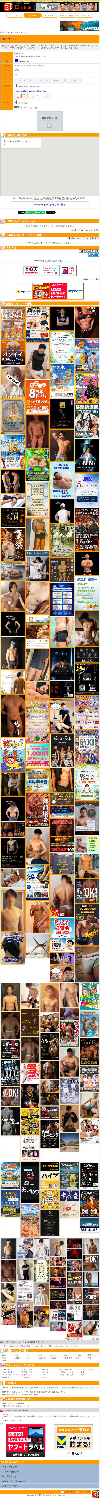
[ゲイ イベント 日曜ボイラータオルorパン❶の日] (50, 1022)
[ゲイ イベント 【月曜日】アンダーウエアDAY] (75, 1296)
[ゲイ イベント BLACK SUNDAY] (10, 1121)
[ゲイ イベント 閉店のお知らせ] (30, 1183)
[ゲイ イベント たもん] (9, 1271)
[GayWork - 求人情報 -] (93, 255)
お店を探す (32, 15)
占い (43, 1375)
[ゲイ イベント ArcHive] (37, 465)
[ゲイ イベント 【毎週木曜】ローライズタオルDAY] (75, 1254)
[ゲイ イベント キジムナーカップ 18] (69, 1176)
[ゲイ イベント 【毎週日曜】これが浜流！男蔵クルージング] (50, 1113)
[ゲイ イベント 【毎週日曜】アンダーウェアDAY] (69, 1013)
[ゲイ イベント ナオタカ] (91, 1328)
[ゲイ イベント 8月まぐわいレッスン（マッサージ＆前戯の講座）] (13, 878)
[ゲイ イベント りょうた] (69, 1118)
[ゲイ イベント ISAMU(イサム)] (13, 809)
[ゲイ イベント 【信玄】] (50, 1093)
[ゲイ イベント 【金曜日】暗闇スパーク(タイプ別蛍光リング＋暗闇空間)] (75, 1279)
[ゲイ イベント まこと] (58, 1247)
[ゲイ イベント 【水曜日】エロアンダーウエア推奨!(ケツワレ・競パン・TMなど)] (91, 1296)
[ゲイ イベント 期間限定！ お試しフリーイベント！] (62, 799)
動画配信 (5, 1377)
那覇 (4, 1360)
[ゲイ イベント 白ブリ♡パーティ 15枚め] (89, 1131)
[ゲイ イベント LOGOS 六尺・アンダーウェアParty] (89, 1051)
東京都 (10, 33)
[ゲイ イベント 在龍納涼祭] (87, 421)
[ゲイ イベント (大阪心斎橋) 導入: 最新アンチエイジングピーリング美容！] (87, 818)
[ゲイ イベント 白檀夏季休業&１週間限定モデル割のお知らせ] (37, 324)
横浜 (4, 1358)
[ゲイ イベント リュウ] (10, 997)
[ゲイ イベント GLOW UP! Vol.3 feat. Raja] (87, 388)
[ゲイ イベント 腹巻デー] (69, 1091)
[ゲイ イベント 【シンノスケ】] (37, 534)
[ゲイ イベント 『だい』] (9, 1249)
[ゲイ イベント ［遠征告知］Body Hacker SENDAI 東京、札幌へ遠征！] (69, 1062)
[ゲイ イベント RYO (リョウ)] (87, 563)
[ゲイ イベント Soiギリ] (9, 1314)
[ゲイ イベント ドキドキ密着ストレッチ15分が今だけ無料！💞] (13, 853)
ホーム (15, 15)
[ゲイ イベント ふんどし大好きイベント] (62, 570)
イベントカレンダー (84, 15)
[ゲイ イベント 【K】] (69, 995)
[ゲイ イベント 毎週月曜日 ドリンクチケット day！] (25, 1291)
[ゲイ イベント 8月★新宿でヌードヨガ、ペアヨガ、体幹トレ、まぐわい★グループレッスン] (37, 946)
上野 (28, 1355)
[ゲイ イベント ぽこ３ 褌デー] (87, 593)
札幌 (4, 1355)
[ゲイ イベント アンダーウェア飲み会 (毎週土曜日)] (62, 863)
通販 (82, 1375)
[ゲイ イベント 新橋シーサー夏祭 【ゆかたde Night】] (13, 544)
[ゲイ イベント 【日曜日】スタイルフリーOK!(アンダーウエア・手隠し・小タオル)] (10, 1097)
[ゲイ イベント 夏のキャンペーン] (87, 782)
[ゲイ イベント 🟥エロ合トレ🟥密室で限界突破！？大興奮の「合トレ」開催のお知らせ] (50, 1134)
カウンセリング (67, 1375)
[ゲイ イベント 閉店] (37, 500)
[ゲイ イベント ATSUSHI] (13, 501)
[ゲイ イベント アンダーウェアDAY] (87, 655)
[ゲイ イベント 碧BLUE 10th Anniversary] (62, 664)
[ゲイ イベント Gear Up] (62, 750)
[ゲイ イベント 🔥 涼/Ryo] (58, 1272)
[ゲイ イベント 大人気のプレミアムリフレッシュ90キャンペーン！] (62, 958)
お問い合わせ (69, 1492)
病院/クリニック (67, 1372)
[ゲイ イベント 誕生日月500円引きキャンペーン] (13, 417)
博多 (89, 1358)
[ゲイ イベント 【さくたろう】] (9, 1293)
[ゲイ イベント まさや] (89, 1106)
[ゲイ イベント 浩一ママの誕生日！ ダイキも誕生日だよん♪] (37, 721)
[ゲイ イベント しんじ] (30, 1050)
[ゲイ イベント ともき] (41, 1249)
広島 (77, 1358)
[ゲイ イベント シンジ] (62, 445)
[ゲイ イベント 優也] (62, 780)
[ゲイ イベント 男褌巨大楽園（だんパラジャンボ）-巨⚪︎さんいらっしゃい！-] (89, 1024)
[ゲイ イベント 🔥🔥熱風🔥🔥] (30, 1096)
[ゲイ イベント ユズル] (25, 1248)
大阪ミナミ (55, 1358)
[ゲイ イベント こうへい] (30, 995)
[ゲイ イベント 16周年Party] (13, 452)
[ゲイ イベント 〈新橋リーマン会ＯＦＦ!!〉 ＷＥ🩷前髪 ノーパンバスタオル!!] (89, 1079)
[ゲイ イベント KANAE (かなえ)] (13, 624)
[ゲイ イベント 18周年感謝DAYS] (89, 1225)
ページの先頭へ (85, 1492)
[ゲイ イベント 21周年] (89, 1203)
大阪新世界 (68, 1358)
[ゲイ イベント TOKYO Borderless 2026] (87, 712)
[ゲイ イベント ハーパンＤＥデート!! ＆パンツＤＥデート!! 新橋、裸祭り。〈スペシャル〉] (13, 323)
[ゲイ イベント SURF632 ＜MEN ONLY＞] (87, 356)
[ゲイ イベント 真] (50, 1070)
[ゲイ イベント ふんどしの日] (30, 1022)
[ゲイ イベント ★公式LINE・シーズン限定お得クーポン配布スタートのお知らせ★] (37, 755)
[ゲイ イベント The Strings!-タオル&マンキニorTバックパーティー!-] (58, 1315)
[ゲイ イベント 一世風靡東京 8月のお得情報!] (13, 948)
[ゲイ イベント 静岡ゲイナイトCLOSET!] (87, 747)
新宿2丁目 (92, 1355)
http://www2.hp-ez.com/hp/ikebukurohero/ (30, 91)
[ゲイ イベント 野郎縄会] (37, 810)
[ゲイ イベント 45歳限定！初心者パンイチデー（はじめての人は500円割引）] (13, 353)
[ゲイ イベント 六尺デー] (50, 1046)
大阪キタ (42, 1358)
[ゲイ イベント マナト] (13, 910)
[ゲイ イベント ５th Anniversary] (87, 490)
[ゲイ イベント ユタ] (91, 1246)
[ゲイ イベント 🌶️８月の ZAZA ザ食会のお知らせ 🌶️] (87, 529)
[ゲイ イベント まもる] (87, 628)
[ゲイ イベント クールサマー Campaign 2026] (37, 882)
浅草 (40, 1355)
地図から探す (50, 15)
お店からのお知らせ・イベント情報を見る (83, 1339)
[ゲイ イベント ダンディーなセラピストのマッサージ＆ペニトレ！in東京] (91, 1279)
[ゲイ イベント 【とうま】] (13, 382)
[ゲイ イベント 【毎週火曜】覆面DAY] (75, 1243)
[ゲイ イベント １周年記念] (37, 665)
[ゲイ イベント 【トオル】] (87, 964)
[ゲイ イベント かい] (37, 431)
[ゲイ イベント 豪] (13, 784)
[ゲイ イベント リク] (62, 896)
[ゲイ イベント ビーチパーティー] (10, 1203)
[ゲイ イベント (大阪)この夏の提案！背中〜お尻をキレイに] (37, 566)
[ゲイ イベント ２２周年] (13, 754)
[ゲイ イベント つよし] (10, 1025)
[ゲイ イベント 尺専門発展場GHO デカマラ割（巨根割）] (75, 1329)
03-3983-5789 (23, 61)
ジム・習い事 (7, 1372)
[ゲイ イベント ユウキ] (50, 997)
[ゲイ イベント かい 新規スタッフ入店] (13, 715)
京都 (28, 1358)
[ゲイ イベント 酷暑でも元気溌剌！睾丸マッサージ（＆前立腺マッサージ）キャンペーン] (37, 631)
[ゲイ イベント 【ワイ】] (87, 322)
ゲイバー (24, 33)
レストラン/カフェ (88, 1369)
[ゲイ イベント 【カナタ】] (37, 598)
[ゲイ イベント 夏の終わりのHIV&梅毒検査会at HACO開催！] (62, 935)
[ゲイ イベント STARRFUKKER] (87, 456)
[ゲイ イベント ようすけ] (58, 1261)
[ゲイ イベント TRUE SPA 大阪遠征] (87, 844)
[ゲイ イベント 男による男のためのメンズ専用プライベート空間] (62, 599)
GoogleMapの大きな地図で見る (49, 204)
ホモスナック (27, 1369)
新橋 (53, 1355)
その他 (44, 1377)
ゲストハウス (66, 1369)
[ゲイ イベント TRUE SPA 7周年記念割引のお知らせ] (62, 480)
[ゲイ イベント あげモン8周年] (37, 397)
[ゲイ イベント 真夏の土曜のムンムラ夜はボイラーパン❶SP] (87, 924)
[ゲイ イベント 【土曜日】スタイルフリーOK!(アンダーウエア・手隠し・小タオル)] (87, 890)
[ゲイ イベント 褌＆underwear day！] (30, 1149)
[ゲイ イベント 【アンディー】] (37, 691)
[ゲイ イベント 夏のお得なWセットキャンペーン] (37, 780)
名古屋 (17, 1358)
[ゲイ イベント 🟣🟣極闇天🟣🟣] (62, 414)
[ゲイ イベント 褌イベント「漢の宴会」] (69, 1034)
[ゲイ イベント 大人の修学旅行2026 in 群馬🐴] (30, 1221)
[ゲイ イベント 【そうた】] (41, 1294)
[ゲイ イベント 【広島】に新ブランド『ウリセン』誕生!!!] (41, 1271)
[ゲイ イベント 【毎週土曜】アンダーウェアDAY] (13, 829)
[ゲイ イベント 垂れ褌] (62, 540)
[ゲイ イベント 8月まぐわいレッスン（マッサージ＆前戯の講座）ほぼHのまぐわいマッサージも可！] (13, 571)
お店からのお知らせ (67, 15)
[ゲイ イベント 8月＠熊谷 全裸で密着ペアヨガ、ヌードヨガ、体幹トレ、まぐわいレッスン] (69, 1142)
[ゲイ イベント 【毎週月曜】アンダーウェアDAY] (58, 1283)
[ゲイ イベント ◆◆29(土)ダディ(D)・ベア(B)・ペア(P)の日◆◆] (13, 481)
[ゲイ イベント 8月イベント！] (62, 811)
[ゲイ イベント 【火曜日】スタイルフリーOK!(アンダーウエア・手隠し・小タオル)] (91, 1263)
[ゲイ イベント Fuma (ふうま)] (62, 318)
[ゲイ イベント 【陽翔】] (41, 1316)
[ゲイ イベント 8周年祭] (50, 1199)
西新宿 (78, 1355)
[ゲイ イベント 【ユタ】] (37, 917)
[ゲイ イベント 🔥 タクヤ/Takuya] (75, 1265)
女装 (82, 1372)
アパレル (45, 1372)
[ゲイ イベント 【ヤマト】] (87, 866)
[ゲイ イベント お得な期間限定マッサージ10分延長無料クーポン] (62, 716)
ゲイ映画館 (26, 1377)
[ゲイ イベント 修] (91, 1312)
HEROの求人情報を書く (89, 251)
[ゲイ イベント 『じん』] (13, 653)
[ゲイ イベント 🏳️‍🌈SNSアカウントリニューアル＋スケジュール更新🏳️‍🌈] (13, 681)
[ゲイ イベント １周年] (89, 1175)
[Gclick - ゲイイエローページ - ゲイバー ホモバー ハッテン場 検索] (17, 7)
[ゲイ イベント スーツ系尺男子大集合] (58, 1294)
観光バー (45, 1369)
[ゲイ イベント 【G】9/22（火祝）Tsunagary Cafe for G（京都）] (58, 1326)
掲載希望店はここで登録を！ (13, 1403)
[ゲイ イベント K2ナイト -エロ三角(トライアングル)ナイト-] (58, 1305)
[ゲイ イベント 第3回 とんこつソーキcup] (10, 1175)
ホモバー (5, 1369)
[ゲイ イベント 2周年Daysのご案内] (87, 679)
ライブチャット (28, 1375)
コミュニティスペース (10, 1375)
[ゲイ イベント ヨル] (25, 1315)
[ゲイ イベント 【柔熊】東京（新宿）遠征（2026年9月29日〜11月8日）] (75, 1313)
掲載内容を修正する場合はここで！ (15, 1406)
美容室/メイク (27, 1372)
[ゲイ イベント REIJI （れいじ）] (62, 511)
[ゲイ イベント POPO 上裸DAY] (89, 996)
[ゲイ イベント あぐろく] (30, 1073)
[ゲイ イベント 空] (62, 632)
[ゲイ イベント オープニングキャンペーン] (13, 517)
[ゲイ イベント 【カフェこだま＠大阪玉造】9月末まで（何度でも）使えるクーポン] (62, 381)
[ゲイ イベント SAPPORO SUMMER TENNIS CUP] (10, 1073)
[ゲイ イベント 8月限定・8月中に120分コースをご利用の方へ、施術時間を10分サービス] (62, 347)
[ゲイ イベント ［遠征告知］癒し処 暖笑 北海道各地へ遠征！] (37, 846)
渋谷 (65, 1355)
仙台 (16, 1355)
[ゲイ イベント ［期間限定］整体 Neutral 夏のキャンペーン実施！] (37, 361)
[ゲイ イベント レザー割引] (10, 1049)
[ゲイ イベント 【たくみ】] (13, 596)
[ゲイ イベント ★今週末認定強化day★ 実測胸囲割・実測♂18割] (62, 835)
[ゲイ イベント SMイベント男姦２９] (62, 690)
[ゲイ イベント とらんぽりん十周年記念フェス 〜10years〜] (30, 1122)
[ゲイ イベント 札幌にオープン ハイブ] (50, 1176)
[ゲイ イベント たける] (25, 1269)
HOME (2, 33)
